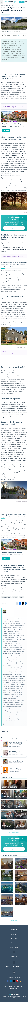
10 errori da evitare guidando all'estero (12, 353)
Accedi (16, 1)
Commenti (9, 35)
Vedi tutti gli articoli (14, 832)
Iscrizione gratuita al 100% (14, 228)
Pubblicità (14, 938)
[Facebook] (3, 724)
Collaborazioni (14, 947)
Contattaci (14, 934)
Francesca (8, 31)
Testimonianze (5, 14)
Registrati (22, 1)
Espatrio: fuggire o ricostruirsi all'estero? (12, 256)
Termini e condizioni (14, 988)
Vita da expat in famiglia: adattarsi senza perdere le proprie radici (13, 107)
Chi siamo (14, 943)
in (25, 35)
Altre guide (14, 920)
